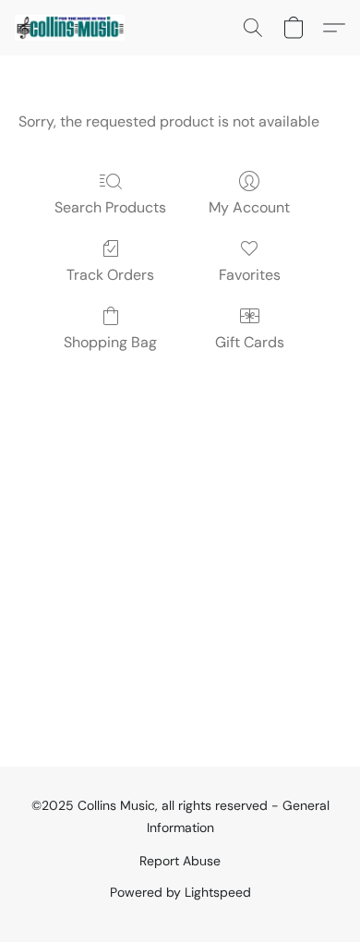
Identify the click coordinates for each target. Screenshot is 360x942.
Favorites (250, 274)
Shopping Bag (110, 342)
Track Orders (110, 274)
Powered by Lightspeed (180, 892)
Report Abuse (180, 860)
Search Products (110, 207)
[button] (72, 27)
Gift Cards (249, 342)
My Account (249, 207)
